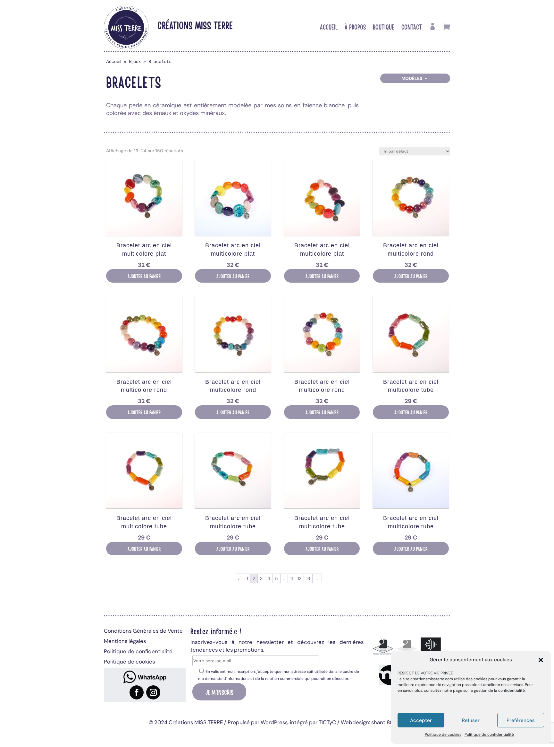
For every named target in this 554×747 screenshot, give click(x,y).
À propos (355, 27)
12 (299, 578)
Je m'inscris (219, 692)
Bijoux (135, 61)
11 (291, 578)
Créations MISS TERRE (195, 24)
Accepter (421, 720)
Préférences (521, 720)
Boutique (383, 27)
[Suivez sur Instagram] (153, 692)
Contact (411, 27)
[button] (541, 660)
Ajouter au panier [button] (144, 276)
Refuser (471, 720)
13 (308, 578)
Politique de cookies (443, 734)
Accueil (329, 27)
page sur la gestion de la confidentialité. (489, 690)
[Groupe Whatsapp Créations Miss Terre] (145, 677)
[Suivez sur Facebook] (137, 692)
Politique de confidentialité (489, 734)
